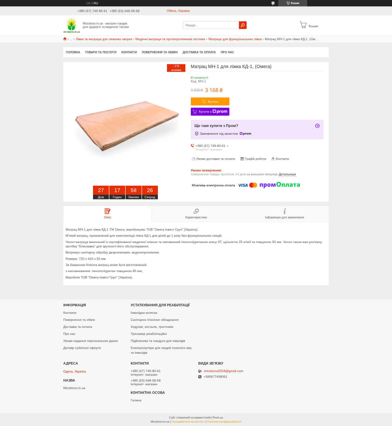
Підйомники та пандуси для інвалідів (158, 341)
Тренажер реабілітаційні (149, 334)
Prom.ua (218, 417)
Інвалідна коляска (144, 312)
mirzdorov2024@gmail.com (223, 371)
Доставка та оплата (199, 52)
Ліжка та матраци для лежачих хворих (104, 39)
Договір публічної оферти (82, 348)
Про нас (227, 52)
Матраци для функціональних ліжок (235, 39)
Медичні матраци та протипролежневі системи (170, 39)
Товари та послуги (100, 52)
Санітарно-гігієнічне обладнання (155, 319)
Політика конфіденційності (224, 421)
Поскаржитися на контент (188, 421)
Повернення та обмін (160, 52)
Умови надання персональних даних (90, 341)
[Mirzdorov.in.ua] (71, 25)
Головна (73, 52)
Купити (213, 101)
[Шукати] (243, 25)
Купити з (205, 111)
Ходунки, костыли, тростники (152, 327)
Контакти (129, 52)
